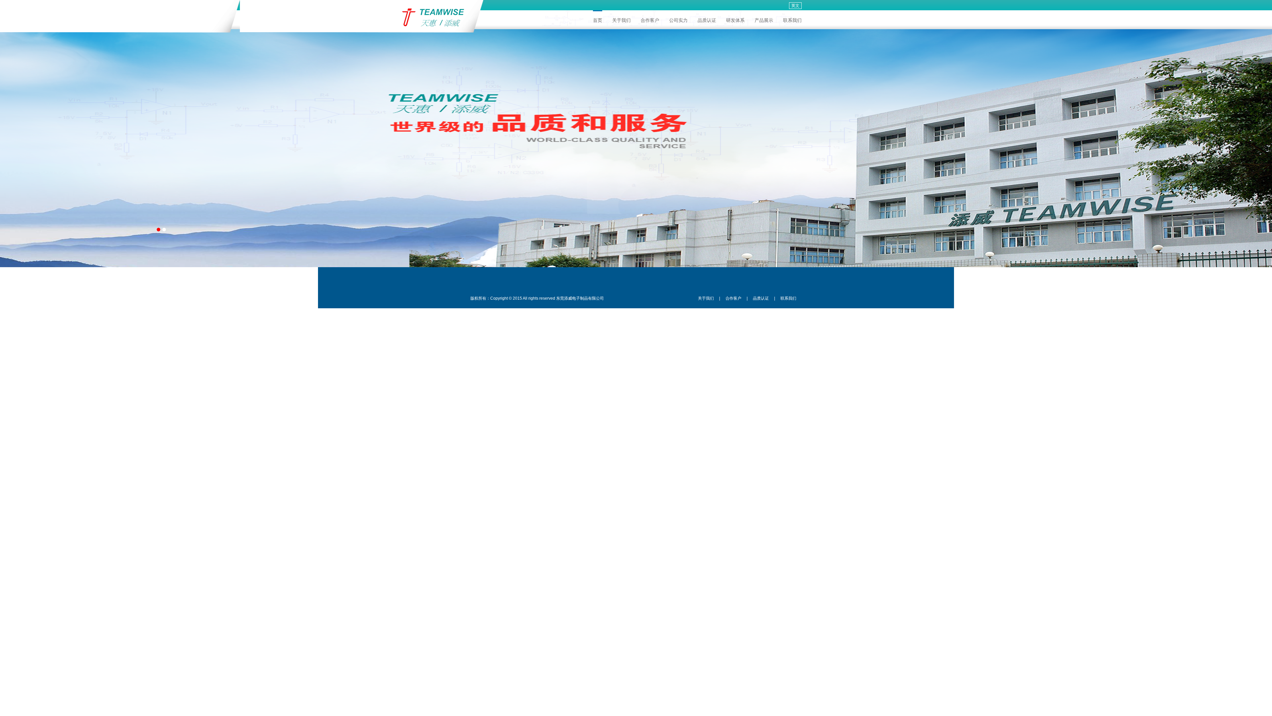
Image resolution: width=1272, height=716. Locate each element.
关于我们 (621, 20)
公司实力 (678, 20)
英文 (795, 5)
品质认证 (707, 20)
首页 (597, 20)
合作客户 (650, 20)
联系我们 (792, 20)
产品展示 (764, 20)
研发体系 (735, 20)
